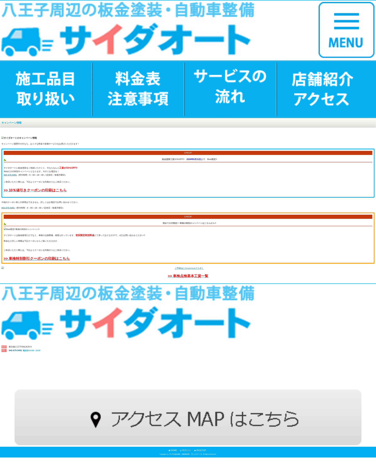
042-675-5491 (10, 175)
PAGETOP (201, 450)
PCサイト (186, 450)
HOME (174, 450)
